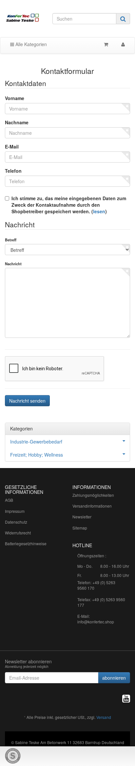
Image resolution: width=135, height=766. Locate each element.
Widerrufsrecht (18, 532)
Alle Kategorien (30, 44)
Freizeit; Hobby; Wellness (36, 454)
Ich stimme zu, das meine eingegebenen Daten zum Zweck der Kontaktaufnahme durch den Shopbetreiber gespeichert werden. (68, 205)
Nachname (17, 122)
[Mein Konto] (123, 44)
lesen (99, 211)
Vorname (14, 98)
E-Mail (12, 146)
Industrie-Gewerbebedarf (36, 441)
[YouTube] (126, 698)
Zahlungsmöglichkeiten (93, 495)
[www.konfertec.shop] (22, 18)
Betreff (10, 239)
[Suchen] (123, 18)
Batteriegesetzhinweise (26, 543)
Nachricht (13, 263)
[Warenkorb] (106, 44)
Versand (103, 717)
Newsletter (81, 516)
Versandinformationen (92, 506)
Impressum (15, 511)
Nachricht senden (27, 400)
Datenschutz (16, 522)
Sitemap (79, 528)
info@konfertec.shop (95, 621)
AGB (9, 500)
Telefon (13, 170)
